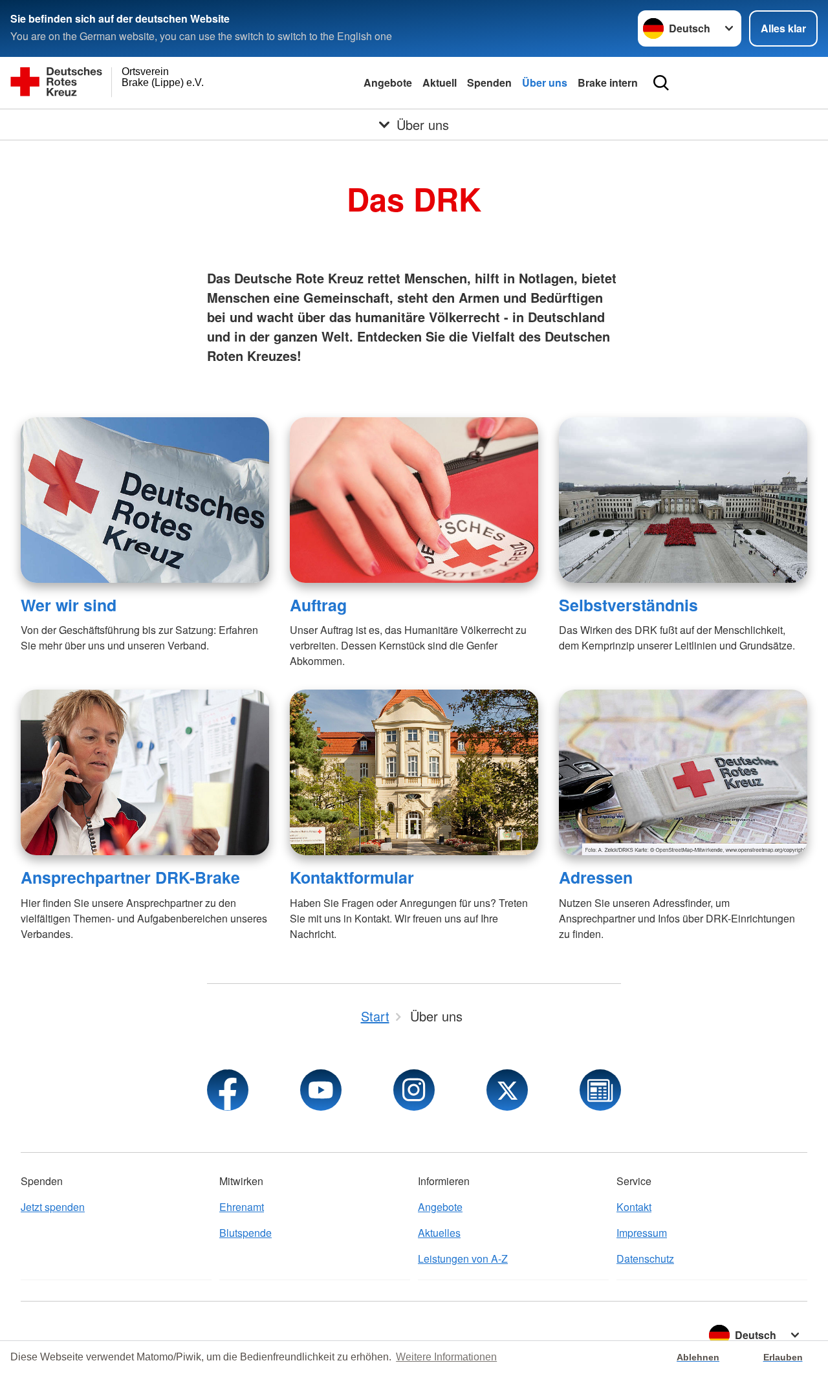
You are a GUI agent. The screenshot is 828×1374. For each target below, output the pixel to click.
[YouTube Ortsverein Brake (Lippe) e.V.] (321, 1090)
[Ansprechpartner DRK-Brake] (145, 772)
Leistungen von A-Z (463, 1258)
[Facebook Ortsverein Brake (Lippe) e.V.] (227, 1090)
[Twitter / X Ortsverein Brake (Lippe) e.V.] (507, 1090)
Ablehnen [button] (698, 1357)
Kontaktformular (352, 877)
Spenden (489, 82)
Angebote (388, 82)
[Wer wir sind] (145, 500)
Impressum (641, 1232)
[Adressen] (683, 772)
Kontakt (633, 1206)
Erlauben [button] (783, 1357)
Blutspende (245, 1232)
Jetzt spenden (53, 1206)
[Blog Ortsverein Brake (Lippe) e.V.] (600, 1090)
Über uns (544, 82)
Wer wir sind (68, 604)
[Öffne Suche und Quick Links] (661, 82)
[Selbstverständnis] (683, 500)
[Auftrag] (414, 500)
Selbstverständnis (628, 604)
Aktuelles (439, 1232)
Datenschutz (645, 1258)
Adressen (596, 877)
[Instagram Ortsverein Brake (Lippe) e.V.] (414, 1090)
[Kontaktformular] (414, 772)
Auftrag (318, 604)
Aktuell (439, 82)
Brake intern (608, 82)
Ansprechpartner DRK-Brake (130, 877)
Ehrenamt (241, 1206)
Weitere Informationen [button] (446, 1356)
